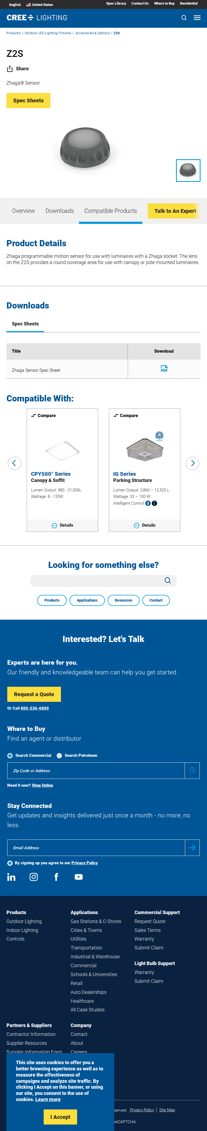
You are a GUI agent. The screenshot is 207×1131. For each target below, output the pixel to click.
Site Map (167, 1110)
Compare (47, 415)
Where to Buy (164, 3)
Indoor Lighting (22, 930)
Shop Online (42, 785)
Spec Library (116, 3)
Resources (123, 600)
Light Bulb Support (154, 963)
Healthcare (82, 1001)
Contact (156, 600)
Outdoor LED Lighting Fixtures (48, 33)
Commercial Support (157, 912)
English (15, 5)
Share (22, 68)
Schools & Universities (94, 974)
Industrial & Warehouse (95, 956)
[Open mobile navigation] (197, 18)
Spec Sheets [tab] (25, 324)
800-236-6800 (35, 708)
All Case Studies (88, 1009)
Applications (87, 600)
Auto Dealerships (88, 992)
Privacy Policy (84, 863)
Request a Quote (34, 694)
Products (13, 33)
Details (66, 525)
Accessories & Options (92, 33)
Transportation (86, 947)
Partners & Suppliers (29, 1025)
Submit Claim (148, 947)
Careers (79, 1052)
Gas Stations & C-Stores (96, 921)
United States (42, 5)
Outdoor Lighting (24, 921)
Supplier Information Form (34, 1052)
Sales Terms (147, 930)
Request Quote (149, 921)
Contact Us (140, 3)
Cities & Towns (86, 930)
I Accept (60, 1117)
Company (81, 1025)
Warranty (144, 939)
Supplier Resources (26, 1043)
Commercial (83, 965)
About (77, 1043)
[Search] (184, 18)
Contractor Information (31, 1034)
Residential (189, 3)
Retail (76, 983)
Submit (192, 847)
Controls (15, 939)
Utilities (78, 939)
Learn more (48, 1099)
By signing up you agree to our (56, 863)
